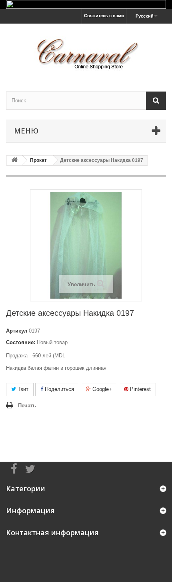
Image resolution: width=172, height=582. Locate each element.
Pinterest (139, 389)
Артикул (16, 331)
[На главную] (14, 160)
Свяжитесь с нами (104, 15)
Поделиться (58, 389)
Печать (27, 406)
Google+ (101, 389)
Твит (22, 389)
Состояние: (20, 342)
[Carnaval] (86, 51)
